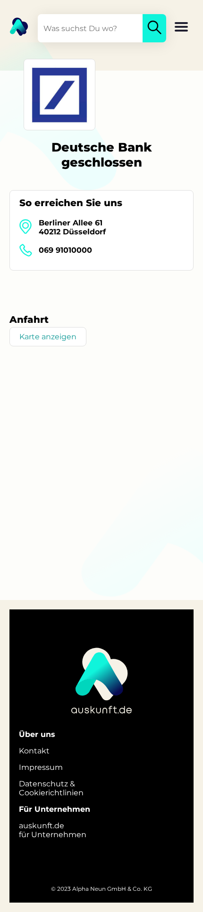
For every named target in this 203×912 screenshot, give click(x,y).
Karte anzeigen (47, 336)
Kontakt (34, 750)
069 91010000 (65, 250)
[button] (181, 27)
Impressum (41, 767)
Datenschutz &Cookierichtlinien (51, 788)
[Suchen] (154, 28)
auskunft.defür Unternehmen (52, 830)
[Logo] (14, 25)
